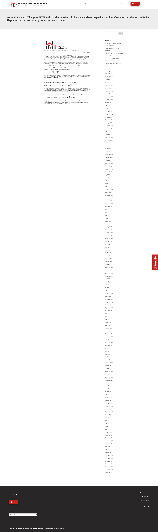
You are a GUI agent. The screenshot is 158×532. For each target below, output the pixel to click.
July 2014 (107, 313)
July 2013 (107, 348)
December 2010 (109, 438)
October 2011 (108, 409)
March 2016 (108, 255)
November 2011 (109, 406)
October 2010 (108, 443)
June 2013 (107, 351)
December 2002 (109, 469)
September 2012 (109, 377)
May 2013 (107, 354)
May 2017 (107, 215)
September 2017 (109, 203)
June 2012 (107, 386)
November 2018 (109, 163)
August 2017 (108, 206)
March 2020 (108, 131)
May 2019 (107, 146)
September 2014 (109, 308)
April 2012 (108, 391)
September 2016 (109, 238)
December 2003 (109, 467)
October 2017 (108, 201)
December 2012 (109, 368)
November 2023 (109, 96)
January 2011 (108, 435)
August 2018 (108, 172)
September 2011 (109, 412)
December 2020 (109, 125)
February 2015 (109, 293)
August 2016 (108, 241)
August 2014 (108, 310)
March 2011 (108, 429)
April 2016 (108, 253)
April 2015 (108, 287)
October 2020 (108, 128)
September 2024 (109, 91)
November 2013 (109, 336)
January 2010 (108, 452)
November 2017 (109, 198)
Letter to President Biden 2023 (113, 63)
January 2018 (108, 192)
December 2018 (109, 160)
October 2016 (108, 235)
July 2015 (107, 279)
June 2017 (107, 212)
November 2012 (109, 371)
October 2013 (108, 339)
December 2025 (109, 79)
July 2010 (107, 446)
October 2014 (108, 305)
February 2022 (109, 108)
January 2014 (108, 331)
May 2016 (107, 250)
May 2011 (107, 423)
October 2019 (108, 140)
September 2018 (109, 169)
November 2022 (109, 99)
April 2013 (108, 357)
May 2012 (107, 389)
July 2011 (107, 417)
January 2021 (108, 123)
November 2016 (109, 232)
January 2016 (108, 261)
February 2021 (109, 120)
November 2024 (109, 85)
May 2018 (107, 180)
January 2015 (108, 296)
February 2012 (109, 397)
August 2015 (108, 276)
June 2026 (107, 73)
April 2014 (108, 322)
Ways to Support (108, 4)
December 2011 (109, 403)
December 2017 (109, 195)
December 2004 (109, 464)
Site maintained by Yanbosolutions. (54, 528)
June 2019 (107, 143)
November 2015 (109, 267)
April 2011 (108, 426)
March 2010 (108, 449)
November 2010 (109, 440)
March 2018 (108, 186)
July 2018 (107, 175)
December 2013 (109, 334)
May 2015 (107, 284)
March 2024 (108, 94)
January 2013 (108, 365)
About (87, 4)
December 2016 (109, 230)
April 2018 (108, 183)
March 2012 (108, 394)
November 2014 (109, 302)
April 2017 (108, 218)
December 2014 (109, 299)
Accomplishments (121, 4)
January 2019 (108, 157)
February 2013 (109, 362)
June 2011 (107, 420)
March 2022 (108, 105)
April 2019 (108, 149)
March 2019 (108, 151)
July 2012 (107, 383)
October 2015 (108, 270)
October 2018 (108, 166)
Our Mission (95, 4)
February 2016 (109, 258)
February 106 (108, 472)
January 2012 (108, 400)
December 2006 (109, 461)
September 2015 (109, 273)
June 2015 (107, 282)
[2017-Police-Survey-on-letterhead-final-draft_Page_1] (67, 106)
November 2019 (109, 137)
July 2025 (107, 82)
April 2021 (108, 117)
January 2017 (108, 227)
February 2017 (109, 224)
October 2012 (108, 374)
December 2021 (109, 111)
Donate (135, 4)
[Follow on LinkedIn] (16, 494)
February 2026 (109, 76)
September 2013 (109, 342)
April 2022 (108, 102)
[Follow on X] (13, 494)
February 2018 (109, 189)
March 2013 (108, 360)
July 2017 (107, 209)
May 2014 (107, 319)
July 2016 (107, 244)
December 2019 (109, 134)
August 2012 (108, 380)
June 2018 (107, 177)
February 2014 (109, 328)
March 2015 (108, 290)
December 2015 (109, 264)
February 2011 (108, 432)
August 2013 (108, 345)
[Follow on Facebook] (10, 494)
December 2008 (109, 458)
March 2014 (108, 325)
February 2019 (109, 154)
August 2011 (108, 415)
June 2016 (107, 247)
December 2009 (109, 455)
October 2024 (108, 88)
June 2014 (107, 316)
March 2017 (108, 221)
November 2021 (109, 114)
